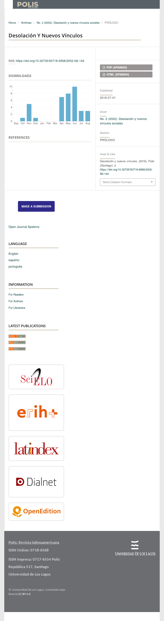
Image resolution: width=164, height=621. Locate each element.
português (15, 266)
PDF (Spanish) (116, 67)
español (14, 260)
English (13, 253)
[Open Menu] (8, 4)
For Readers (16, 294)
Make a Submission (36, 206)
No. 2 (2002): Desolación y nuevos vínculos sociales (68, 22)
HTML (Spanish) (117, 74)
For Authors (16, 301)
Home (12, 22)
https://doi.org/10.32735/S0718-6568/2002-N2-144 (50, 60)
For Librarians (17, 308)
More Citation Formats (117, 182)
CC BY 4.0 (24, 594)
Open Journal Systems (24, 226)
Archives (26, 22)
